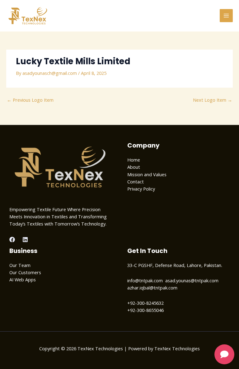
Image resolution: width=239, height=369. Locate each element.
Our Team (19, 265)
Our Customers (25, 272)
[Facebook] (12, 239)
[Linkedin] (25, 239)
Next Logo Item (212, 100)
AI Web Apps (22, 279)
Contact (135, 181)
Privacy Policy (141, 189)
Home (133, 160)
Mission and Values (146, 174)
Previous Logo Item (30, 100)
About (133, 167)
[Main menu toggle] (226, 15)
